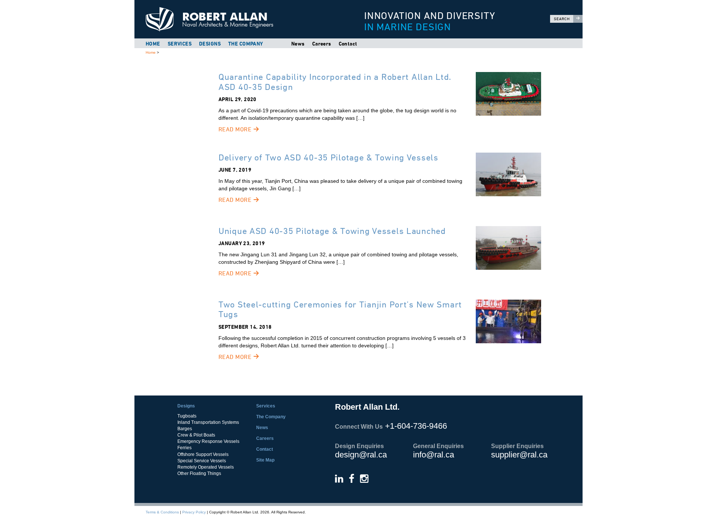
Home (153, 44)
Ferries (184, 447)
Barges (184, 428)
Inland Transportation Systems (208, 422)
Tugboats (186, 416)
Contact (348, 44)
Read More (235, 129)
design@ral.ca (361, 454)
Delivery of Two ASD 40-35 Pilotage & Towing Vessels (328, 157)
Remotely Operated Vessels (205, 467)
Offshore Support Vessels (203, 454)
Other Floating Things (199, 473)
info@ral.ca (433, 454)
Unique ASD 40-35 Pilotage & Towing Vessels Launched (332, 231)
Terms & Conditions (162, 512)
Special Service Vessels (201, 460)
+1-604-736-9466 (416, 426)
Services (180, 44)
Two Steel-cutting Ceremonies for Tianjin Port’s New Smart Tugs (340, 309)
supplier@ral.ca (519, 454)
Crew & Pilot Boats (196, 435)
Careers (321, 44)
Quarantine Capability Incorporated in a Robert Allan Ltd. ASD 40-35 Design (334, 81)
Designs (210, 44)
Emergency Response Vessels (208, 441)
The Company (245, 44)
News (298, 44)
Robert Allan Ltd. (239, 19)
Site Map (265, 460)
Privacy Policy (194, 512)
